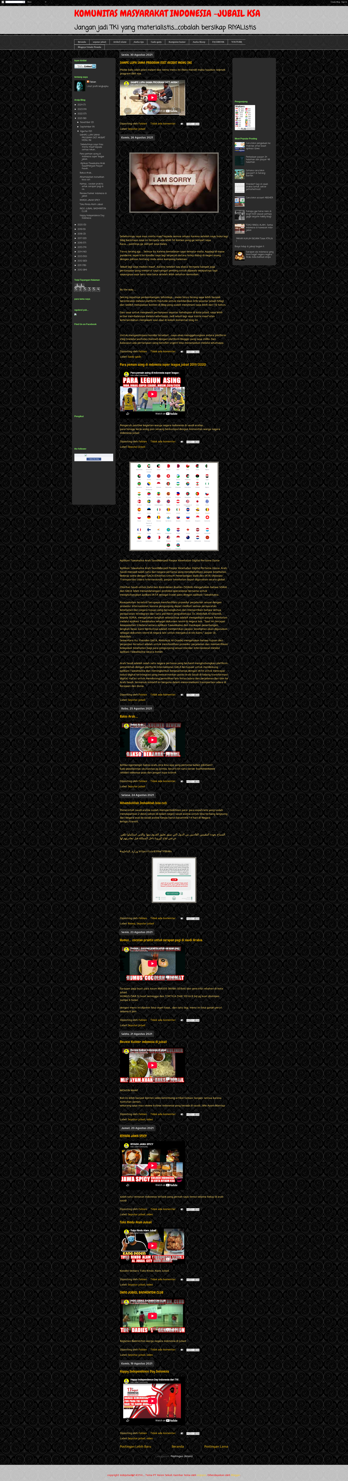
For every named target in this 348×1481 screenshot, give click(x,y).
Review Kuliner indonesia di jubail (143, 1042)
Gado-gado (156, 42)
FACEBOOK (218, 42)
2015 (80, 247)
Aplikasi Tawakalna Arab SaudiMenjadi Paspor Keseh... (92, 166)
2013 (80, 256)
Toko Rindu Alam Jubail (136, 1222)
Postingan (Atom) (182, 1456)
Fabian (93, 82)
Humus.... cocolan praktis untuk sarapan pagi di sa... (91, 186)
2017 (80, 238)
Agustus (84, 131)
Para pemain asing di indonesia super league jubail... (92, 156)
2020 (80, 224)
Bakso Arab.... (129, 716)
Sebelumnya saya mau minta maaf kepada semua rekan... (91, 147)
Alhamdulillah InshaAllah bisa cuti (143, 803)
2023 (80, 109)
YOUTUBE (236, 42)
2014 (80, 252)
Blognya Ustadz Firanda (89, 47)
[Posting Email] (181, 123)
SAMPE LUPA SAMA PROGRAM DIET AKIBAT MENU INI (156, 62)
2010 (80, 270)
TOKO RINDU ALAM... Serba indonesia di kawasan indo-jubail (259, 227)
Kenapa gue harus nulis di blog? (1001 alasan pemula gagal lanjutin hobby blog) (259, 214)
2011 (80, 265)
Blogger (235, 1475)
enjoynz (201, 1475)
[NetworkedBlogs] (94, 455)
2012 (80, 261)
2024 (80, 105)
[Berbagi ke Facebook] (195, 124)
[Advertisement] (255, 76)
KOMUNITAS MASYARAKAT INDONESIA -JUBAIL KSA (167, 13)
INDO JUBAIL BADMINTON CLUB (141, 1292)
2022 (80, 113)
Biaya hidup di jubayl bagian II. (249, 246)
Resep (131, 923)
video (150, 1119)
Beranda (82, 42)
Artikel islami (119, 42)
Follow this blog (94, 459)
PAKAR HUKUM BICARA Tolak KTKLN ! (254, 240)
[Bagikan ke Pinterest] (198, 124)
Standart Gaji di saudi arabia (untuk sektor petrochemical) (257, 187)
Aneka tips (138, 42)
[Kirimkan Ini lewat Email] (187, 124)
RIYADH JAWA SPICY (133, 1136)
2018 (80, 234)
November (85, 122)
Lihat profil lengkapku (97, 86)
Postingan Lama (216, 1446)
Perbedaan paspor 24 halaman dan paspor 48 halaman (258, 159)
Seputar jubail (136, 128)
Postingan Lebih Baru (135, 1446)
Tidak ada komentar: (163, 123)
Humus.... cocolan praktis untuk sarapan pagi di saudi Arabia (161, 940)
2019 (80, 229)
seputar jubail (99, 42)
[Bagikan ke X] (193, 124)
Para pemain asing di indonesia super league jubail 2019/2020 (163, 364)
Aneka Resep (199, 42)
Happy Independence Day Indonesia (144, 1371)
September (86, 127)
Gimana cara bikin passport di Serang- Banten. (256, 173)
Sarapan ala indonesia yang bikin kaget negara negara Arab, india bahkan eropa (259, 254)
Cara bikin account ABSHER (259, 197)
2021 (80, 118)
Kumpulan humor (177, 42)
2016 (80, 243)
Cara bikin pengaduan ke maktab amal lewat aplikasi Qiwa (258, 146)
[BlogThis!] (190, 124)
